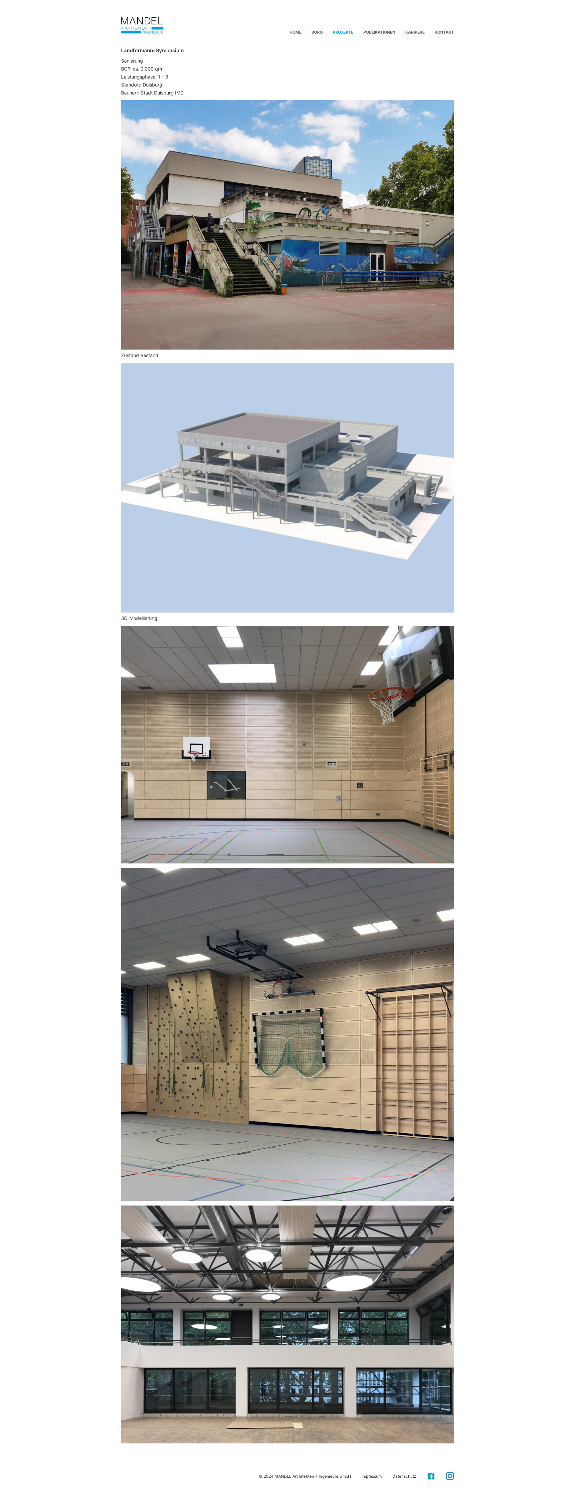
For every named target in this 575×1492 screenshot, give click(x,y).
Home (295, 32)
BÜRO (317, 32)
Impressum (372, 1476)
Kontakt (444, 32)
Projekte (343, 32)
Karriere (415, 32)
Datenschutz (404, 1476)
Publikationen (379, 32)
